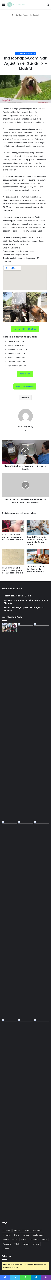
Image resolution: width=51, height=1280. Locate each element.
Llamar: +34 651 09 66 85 (24, 329)
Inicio (15, 15)
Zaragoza (6, 1248)
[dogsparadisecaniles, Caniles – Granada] (9, 1023)
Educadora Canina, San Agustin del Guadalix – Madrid (36, 569)
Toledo (17, 1244)
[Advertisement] (25, 34)
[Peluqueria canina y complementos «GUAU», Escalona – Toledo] (41, 919)
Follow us (6, 1256)
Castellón (6, 1235)
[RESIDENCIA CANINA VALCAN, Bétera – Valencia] (25, 919)
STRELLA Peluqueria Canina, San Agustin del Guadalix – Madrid (12, 537)
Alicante (17, 1231)
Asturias (26, 1231)
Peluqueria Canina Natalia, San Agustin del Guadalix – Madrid (12, 570)
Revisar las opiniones (25, 386)
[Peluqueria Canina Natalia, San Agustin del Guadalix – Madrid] (13, 557)
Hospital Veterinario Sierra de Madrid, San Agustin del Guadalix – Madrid (37, 541)
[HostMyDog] (17, 4)
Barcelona (37, 1231)
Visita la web (24, 374)
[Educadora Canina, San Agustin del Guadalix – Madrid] (38, 556)
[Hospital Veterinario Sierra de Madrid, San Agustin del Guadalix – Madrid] (38, 527)
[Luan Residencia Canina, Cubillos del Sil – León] (41, 721)
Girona (16, 1235)
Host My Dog (25, 426)
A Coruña (6, 1231)
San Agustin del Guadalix (29, 15)
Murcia (14, 1239)
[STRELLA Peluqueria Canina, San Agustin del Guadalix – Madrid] (13, 526)
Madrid (25, 397)
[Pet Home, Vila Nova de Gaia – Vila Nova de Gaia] (41, 1117)
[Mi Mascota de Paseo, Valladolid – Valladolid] (9, 627)
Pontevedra (34, 1239)
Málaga (23, 1239)
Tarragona (7, 1244)
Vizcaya (36, 1244)
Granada (25, 1235)
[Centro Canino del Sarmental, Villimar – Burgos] (25, 1117)
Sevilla (44, 1239)
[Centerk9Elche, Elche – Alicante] (25, 721)
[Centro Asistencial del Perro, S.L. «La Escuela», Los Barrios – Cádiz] (9, 919)
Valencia (26, 1244)
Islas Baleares (37, 1235)
